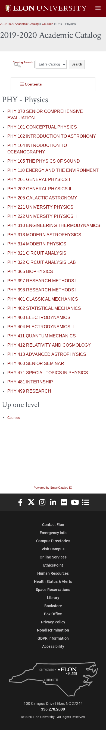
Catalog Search (23, 62)
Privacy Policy (53, 621)
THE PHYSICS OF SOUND (43, 161)
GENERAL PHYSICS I (38, 179)
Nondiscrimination (53, 630)
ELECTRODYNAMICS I (40, 317)
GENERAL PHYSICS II (39, 188)
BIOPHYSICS (30, 271)
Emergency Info (53, 532)
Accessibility (53, 646)
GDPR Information (53, 638)
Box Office (53, 613)
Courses (47, 23)
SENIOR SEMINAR (35, 363)
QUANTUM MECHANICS (41, 336)
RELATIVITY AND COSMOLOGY (49, 345)
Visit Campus (53, 548)
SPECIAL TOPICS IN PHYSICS (47, 372)
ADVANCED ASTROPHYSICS (46, 354)
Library (53, 597)
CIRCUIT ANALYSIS (36, 253)
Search (76, 64)
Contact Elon (53, 524)
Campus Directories (53, 540)
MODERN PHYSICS (36, 244)
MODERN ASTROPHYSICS (44, 234)
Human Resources (53, 573)
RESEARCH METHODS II (42, 290)
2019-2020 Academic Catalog (19, 23)
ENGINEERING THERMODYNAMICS (53, 225)
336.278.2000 (53, 709)
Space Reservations (53, 589)
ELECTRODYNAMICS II (40, 326)
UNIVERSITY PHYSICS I (41, 207)
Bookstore (53, 605)
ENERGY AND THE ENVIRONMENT (53, 170)
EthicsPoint (53, 565)
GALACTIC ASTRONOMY (42, 198)
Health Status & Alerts (53, 581)
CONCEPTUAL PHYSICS (42, 127)
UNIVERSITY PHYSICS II (42, 216)
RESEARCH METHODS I (41, 280)
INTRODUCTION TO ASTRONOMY (51, 136)
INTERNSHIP (30, 382)
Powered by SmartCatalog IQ (53, 487)
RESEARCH (29, 391)
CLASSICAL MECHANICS (42, 299)
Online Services (53, 557)
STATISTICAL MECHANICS (44, 308)
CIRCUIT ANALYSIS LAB (41, 262)
